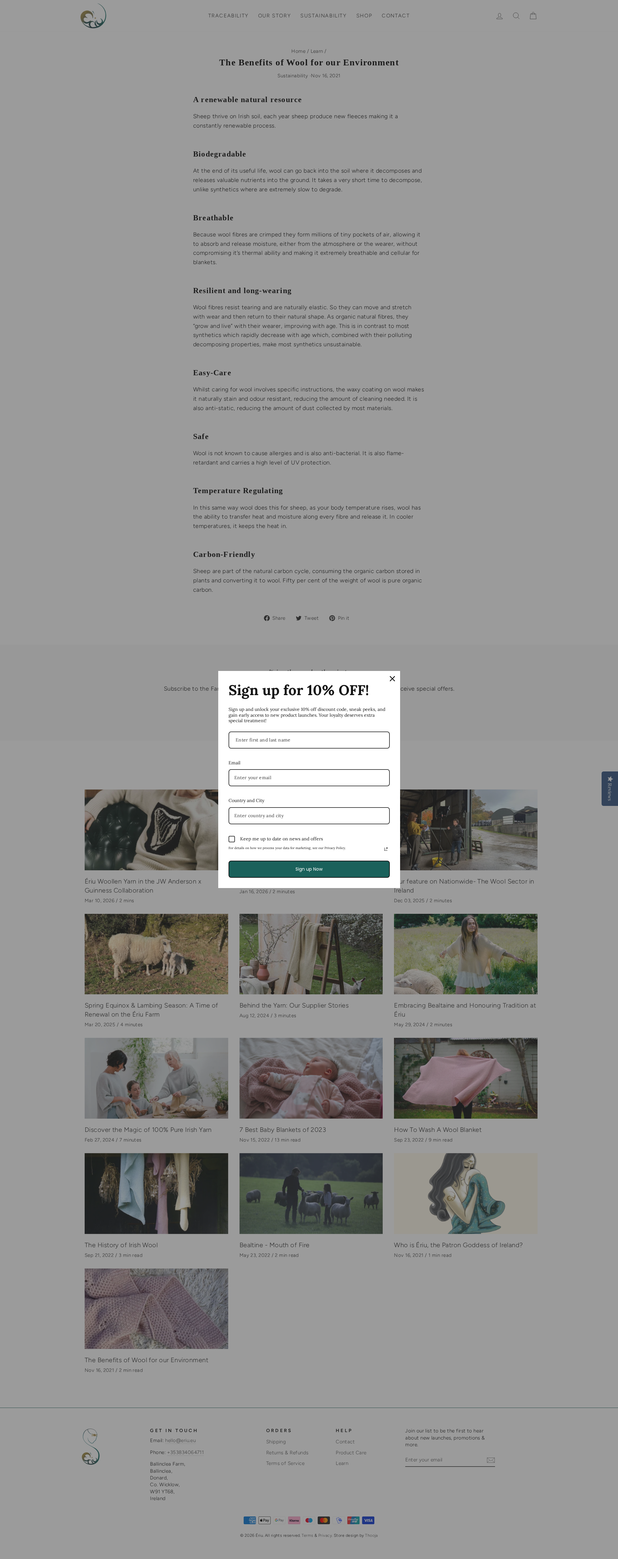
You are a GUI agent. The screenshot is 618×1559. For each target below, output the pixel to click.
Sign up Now (309, 869)
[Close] (392, 678)
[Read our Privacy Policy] (386, 849)
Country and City (246, 800)
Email (234, 763)
